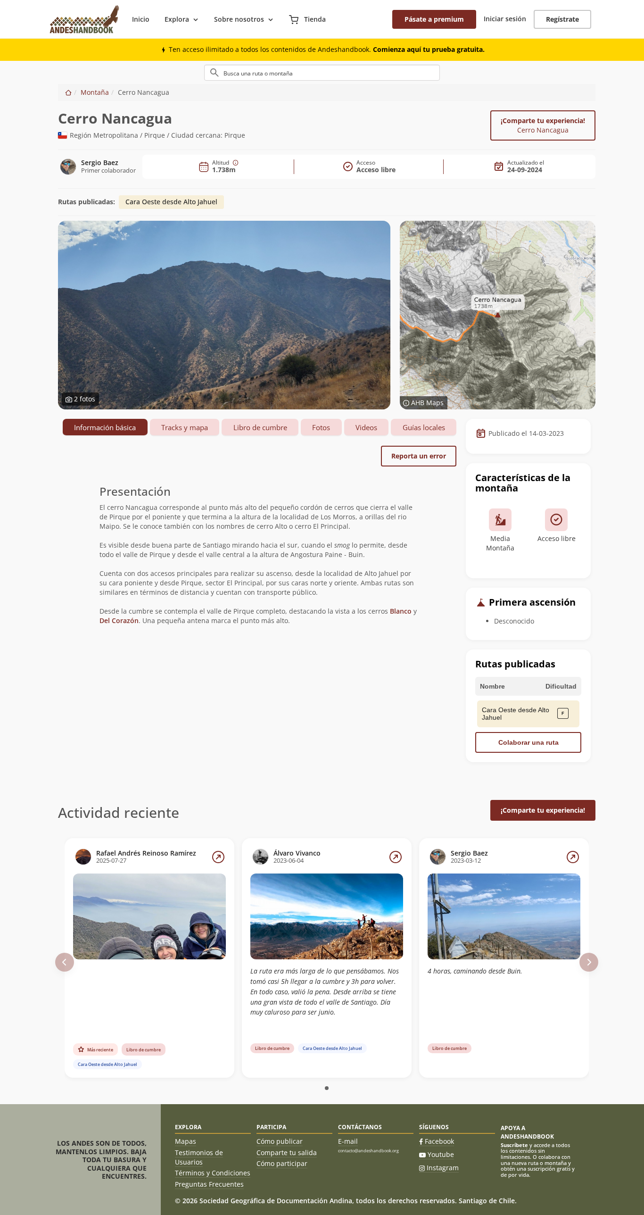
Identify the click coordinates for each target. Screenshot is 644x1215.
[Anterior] (64, 962)
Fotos (321, 427)
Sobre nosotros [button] (239, 19)
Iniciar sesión (505, 18)
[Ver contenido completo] (218, 857)
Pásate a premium (434, 19)
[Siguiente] (588, 962)
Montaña (95, 92)
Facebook (439, 1141)
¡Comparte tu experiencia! (543, 125)
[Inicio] (68, 92)
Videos (366, 427)
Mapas (185, 1141)
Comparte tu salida (286, 1152)
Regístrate (562, 19)
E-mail (348, 1141)
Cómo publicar (279, 1141)
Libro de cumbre (260, 427)
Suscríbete (514, 1144)
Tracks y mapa (184, 427)
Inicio (140, 19)
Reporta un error (418, 455)
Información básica (105, 427)
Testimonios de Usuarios (199, 1157)
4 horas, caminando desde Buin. (475, 970)
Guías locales (424, 427)
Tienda (314, 19)
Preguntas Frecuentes (209, 1184)
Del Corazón (119, 620)
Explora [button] (177, 19)
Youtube (441, 1154)
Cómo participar (281, 1163)
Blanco (401, 611)
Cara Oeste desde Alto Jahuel (171, 201)
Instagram (443, 1167)
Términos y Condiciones (212, 1172)
